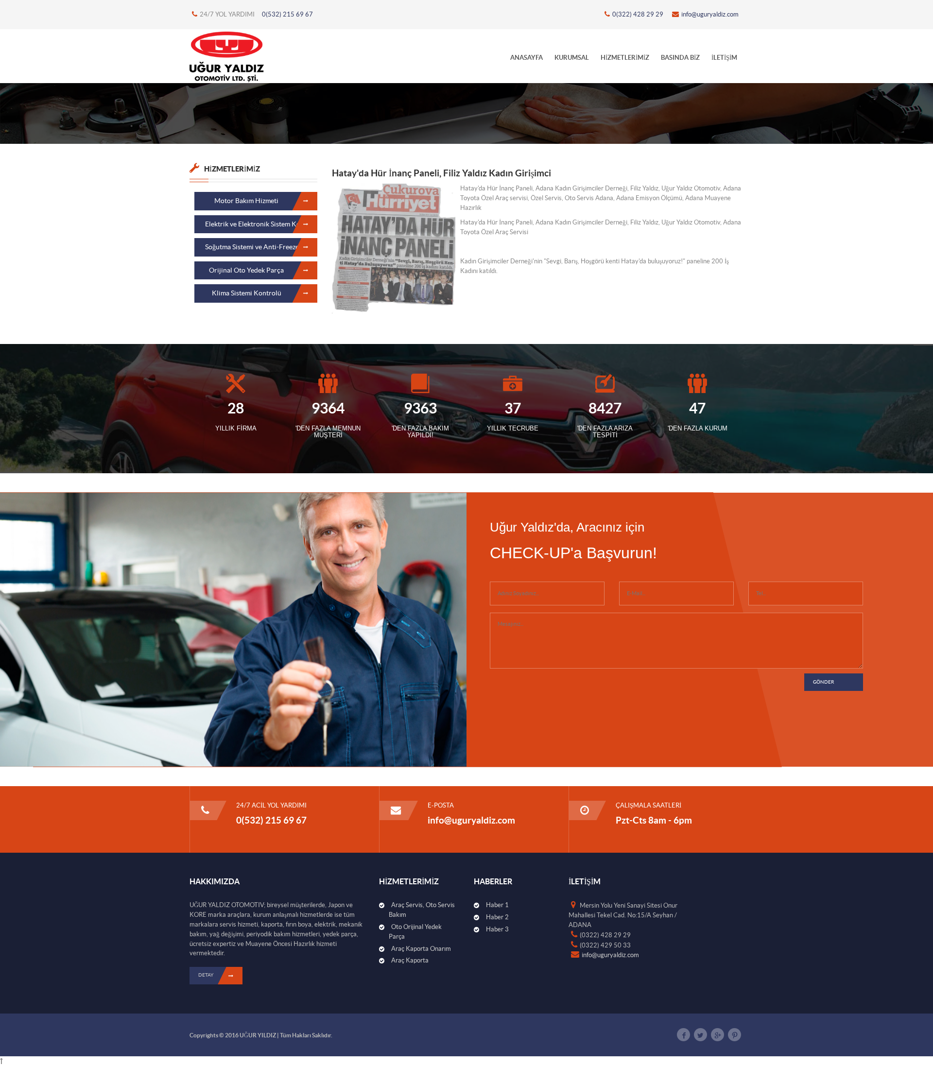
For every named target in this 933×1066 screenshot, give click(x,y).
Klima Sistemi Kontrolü (246, 293)
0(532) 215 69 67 (287, 14)
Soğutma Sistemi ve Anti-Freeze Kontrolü (261, 247)
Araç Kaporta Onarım (421, 948)
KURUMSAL (571, 57)
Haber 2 (497, 917)
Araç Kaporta (410, 960)
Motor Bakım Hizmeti (246, 201)
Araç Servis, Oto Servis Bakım (422, 909)
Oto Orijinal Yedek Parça (415, 931)
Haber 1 (497, 905)
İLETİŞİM (724, 57)
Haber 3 (497, 929)
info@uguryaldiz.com (710, 14)
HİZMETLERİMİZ (625, 57)
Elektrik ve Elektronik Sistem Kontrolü (261, 224)
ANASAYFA (526, 57)
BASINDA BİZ (680, 57)
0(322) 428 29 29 (637, 14)
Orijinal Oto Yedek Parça (246, 270)
